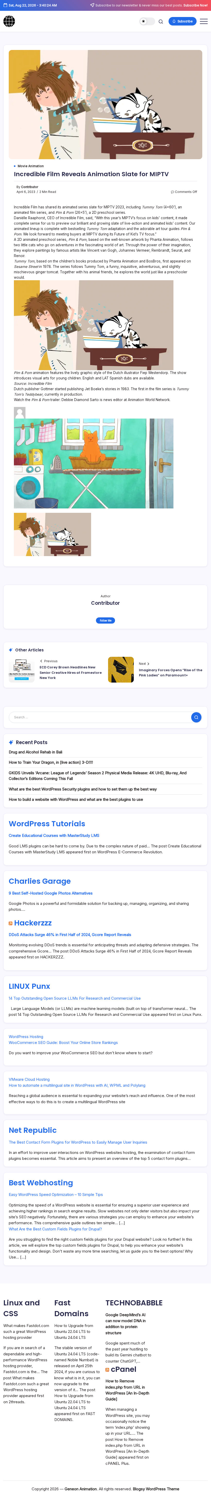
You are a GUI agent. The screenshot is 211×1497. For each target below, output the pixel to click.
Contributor (29, 187)
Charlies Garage (40, 881)
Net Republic (33, 1130)
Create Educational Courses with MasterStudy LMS (54, 835)
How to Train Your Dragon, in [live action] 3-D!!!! (51, 762)
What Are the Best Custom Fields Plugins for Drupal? (55, 1229)
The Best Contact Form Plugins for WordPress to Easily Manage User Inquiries (78, 1142)
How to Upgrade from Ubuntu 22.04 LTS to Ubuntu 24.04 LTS (73, 1331)
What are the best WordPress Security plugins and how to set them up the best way (83, 789)
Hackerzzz (33, 923)
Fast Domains (71, 1308)
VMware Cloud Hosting (29, 1079)
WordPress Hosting (26, 1036)
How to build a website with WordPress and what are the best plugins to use (76, 799)
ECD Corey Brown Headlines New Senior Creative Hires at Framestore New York (71, 672)
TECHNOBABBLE (134, 1303)
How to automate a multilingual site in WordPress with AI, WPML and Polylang (77, 1085)
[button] (147, 21)
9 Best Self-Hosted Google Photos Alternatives (51, 893)
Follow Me (105, 620)
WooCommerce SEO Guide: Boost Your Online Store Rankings (63, 1042)
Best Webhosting (41, 1183)
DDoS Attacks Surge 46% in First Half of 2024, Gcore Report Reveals (70, 934)
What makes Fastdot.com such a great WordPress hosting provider (26, 1331)
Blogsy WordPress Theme (156, 1488)
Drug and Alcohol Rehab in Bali (35, 752)
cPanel (123, 1369)
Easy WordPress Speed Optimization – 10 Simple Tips (56, 1194)
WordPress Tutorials (47, 824)
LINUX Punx (29, 986)
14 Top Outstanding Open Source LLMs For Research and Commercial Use (75, 998)
